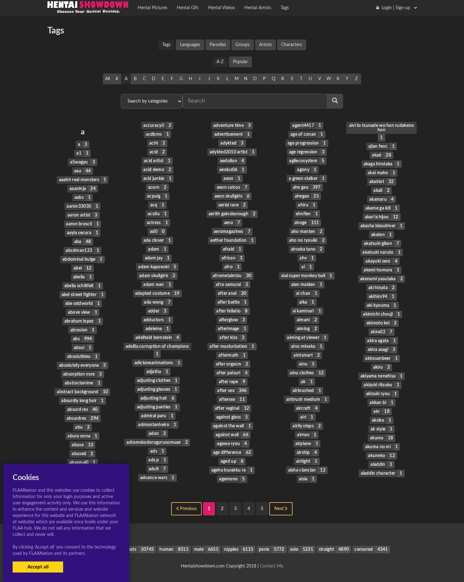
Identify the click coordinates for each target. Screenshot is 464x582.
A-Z (220, 62)
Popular (240, 62)
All (107, 79)
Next (279, 509)
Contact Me (271, 566)
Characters (291, 45)
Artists (265, 45)
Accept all (38, 567)
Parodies (218, 45)
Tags (166, 45)
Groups (242, 45)
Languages (190, 45)
